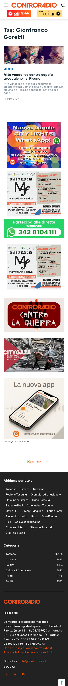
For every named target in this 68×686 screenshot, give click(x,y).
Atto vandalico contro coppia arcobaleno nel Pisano (28, 77)
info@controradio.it (33, 661)
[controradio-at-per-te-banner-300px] (34, 167)
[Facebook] (7, 674)
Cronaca (8, 69)
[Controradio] (34, 5)
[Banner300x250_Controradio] (34, 215)
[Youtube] (23, 674)
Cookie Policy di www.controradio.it (28, 648)
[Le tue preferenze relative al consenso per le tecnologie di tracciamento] (61, 682)
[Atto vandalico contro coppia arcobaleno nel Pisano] (34, 55)
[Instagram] (15, 674)
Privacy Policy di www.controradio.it (28, 652)
